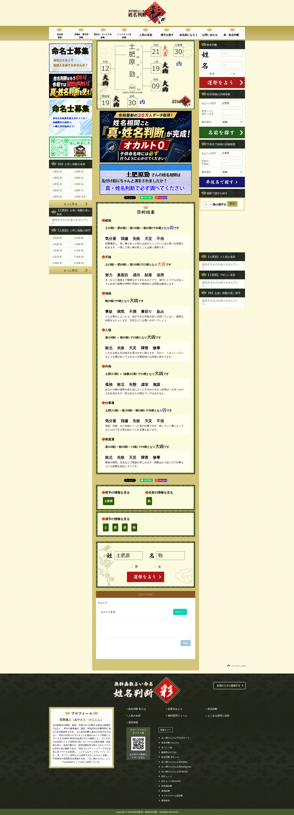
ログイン (180, 611)
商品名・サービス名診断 (103, 36)
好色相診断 (166, 785)
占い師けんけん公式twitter (174, 761)
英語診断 (212, 709)
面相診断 (165, 790)
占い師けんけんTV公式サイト (175, 737)
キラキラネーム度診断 (172, 795)
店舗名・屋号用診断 (81, 36)
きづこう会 (166, 747)
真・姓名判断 (231, 35)
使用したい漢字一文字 (208, 112)
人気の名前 (145, 35)
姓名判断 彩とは (137, 709)
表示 (232, 203)
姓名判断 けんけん (170, 742)
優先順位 (206, 121)
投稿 (185, 643)
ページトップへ (239, 665)
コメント (102, 602)
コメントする (108, 611)
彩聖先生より (175, 709)
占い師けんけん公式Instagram (176, 766)
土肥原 (108, 501)
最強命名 (165, 800)
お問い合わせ (210, 35)
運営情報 (133, 722)
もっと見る (70, 204)
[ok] (222, 132)
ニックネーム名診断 (124, 36)
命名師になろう (188, 35)
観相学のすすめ (168, 752)
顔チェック (166, 776)
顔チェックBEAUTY (171, 781)
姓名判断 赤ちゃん (170, 757)
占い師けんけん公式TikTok (174, 771)
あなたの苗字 (209, 103)
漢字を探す (167, 35)
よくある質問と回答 (218, 715)
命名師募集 (60, 36)
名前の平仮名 (205, 162)
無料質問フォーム (177, 715)
